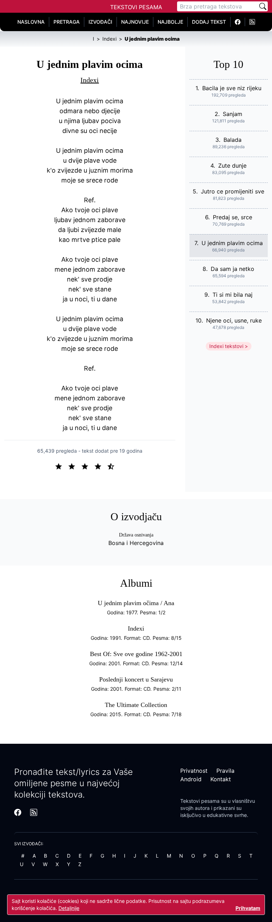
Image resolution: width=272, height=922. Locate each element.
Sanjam (232, 113)
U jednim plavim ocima (232, 243)
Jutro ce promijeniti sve (232, 191)
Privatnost (194, 770)
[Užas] (61, 465)
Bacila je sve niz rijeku (231, 88)
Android (191, 779)
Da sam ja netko (232, 268)
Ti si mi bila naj (232, 294)
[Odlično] (113, 465)
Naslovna (31, 22)
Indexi (89, 80)
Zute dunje (232, 165)
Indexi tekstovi (226, 346)
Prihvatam (248, 908)
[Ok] (87, 465)
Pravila (225, 770)
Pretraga (66, 22)
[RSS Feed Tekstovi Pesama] (252, 22)
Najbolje (170, 22)
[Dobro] (100, 465)
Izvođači (100, 22)
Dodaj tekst (209, 22)
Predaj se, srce (232, 217)
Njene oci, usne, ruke (234, 320)
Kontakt (220, 779)
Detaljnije (68, 908)
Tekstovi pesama (200, 801)
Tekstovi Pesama (136, 7)
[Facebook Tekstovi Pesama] (238, 22)
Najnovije (135, 22)
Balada (232, 139)
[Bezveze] (74, 465)
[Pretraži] (263, 6)
